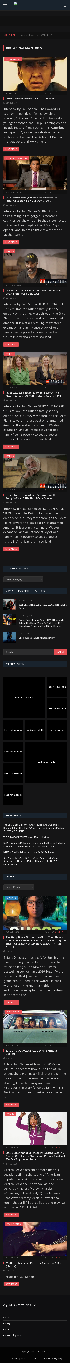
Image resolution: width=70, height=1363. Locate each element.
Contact (7, 1329)
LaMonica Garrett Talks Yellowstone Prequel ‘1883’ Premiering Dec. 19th (34, 292)
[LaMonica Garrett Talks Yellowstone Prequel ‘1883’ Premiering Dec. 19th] (35, 266)
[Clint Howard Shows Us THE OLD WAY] (35, 74)
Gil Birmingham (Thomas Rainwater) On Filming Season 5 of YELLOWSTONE (31, 199)
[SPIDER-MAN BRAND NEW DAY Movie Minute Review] (9, 604)
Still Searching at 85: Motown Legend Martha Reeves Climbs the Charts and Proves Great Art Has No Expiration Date (34, 844)
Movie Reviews (13, 59)
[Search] (65, 5)
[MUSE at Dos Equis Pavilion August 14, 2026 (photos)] (35, 1239)
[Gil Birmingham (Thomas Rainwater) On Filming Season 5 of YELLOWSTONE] (35, 173)
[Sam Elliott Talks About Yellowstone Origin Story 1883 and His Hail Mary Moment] (35, 471)
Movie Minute (13, 1011)
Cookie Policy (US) (12, 1335)
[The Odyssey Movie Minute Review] (9, 637)
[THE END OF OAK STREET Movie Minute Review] (35, 1026)
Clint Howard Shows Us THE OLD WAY (30, 98)
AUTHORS (40, 590)
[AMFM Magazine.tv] (35, 5)
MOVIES (10, 590)
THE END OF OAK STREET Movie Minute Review (26, 837)
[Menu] (5, 5)
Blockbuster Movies (16, 158)
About (6, 1317)
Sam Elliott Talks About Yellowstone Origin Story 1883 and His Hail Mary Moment (33, 496)
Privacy (6, 1323)
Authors (11, 898)
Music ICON (24, 590)
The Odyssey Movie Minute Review (37, 637)
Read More (11, 149)
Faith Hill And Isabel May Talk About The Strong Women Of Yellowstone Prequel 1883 (33, 394)
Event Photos (14, 1224)
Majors (10, 251)
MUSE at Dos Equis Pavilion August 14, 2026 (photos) (28, 852)
